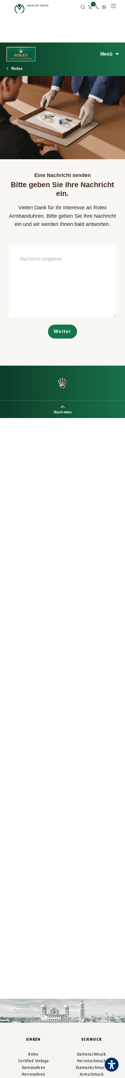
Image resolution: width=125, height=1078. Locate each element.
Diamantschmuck (92, 1067)
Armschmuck (92, 1074)
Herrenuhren (33, 1074)
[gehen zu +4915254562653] (104, 7)
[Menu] (113, 7)
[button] (83, 7)
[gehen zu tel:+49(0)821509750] (97, 7)
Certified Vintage (33, 1061)
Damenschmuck (91, 1054)
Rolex (17, 68)
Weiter (62, 331)
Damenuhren (33, 1067)
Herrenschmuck (91, 1061)
